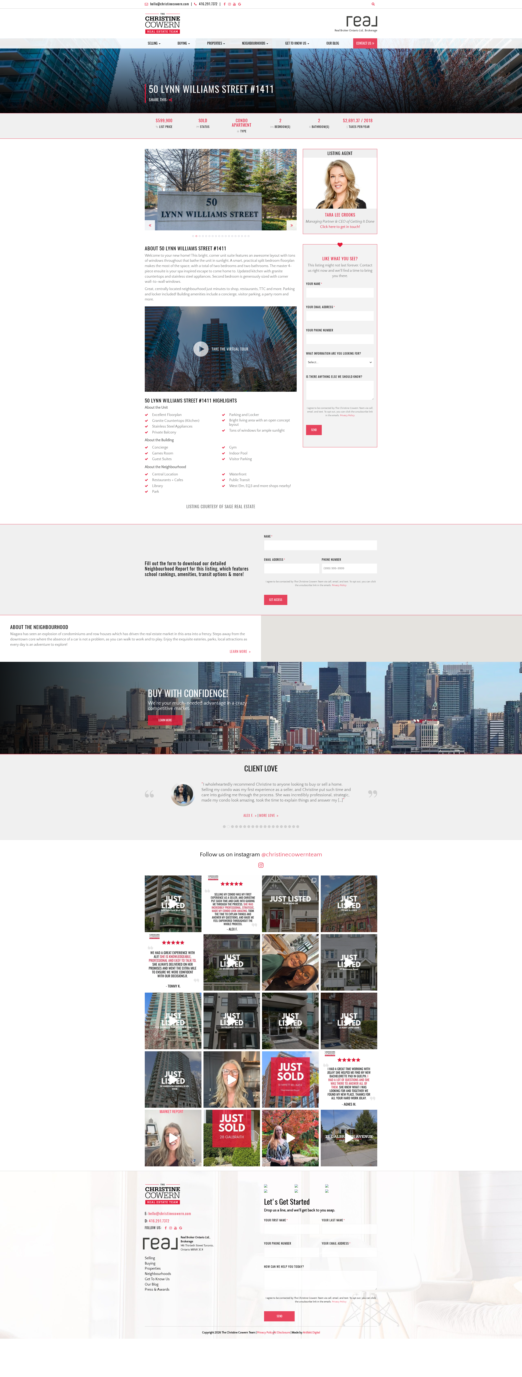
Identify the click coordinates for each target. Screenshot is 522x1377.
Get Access (275, 600)
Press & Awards (157, 1290)
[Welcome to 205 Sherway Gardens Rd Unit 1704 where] (173, 1021)
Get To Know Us (157, 1279)
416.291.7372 (208, 4)
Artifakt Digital (311, 1332)
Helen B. (248, 807)
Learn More (238, 651)
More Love (268, 807)
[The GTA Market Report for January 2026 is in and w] (231, 1079)
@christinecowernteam (291, 854)
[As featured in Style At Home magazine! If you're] (349, 1021)
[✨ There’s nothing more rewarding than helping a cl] (349, 1079)
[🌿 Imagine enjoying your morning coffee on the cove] (290, 903)
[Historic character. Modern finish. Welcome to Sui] (349, 903)
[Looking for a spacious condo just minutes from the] (290, 1021)
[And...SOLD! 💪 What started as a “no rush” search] (290, 1079)
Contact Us (363, 43)
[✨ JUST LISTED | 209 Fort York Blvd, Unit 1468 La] (173, 903)
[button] (150, 189)
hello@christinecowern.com (169, 4)
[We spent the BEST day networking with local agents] (290, 962)
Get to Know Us (296, 43)
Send (314, 430)
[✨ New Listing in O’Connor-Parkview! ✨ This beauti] (349, 1138)
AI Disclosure (282, 1332)
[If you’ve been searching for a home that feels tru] (349, 962)
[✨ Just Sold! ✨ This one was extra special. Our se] (231, 1138)
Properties (215, 43)
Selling (153, 43)
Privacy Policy (347, 415)
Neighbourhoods (254, 43)
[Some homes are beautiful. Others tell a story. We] (231, 962)
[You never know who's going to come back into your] (231, 903)
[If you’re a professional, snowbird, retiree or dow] (290, 1138)
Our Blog (332, 43)
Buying (183, 43)
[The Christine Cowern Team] (162, 23)
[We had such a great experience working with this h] (173, 962)
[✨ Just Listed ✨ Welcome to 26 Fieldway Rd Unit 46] (231, 1021)
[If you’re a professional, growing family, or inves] (173, 1079)
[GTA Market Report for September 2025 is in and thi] (173, 1138)
